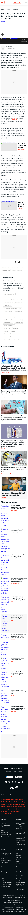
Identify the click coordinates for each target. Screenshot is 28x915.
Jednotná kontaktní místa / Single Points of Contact (13, 909)
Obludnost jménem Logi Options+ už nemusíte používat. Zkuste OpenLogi (18, 598)
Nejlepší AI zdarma (5, 880)
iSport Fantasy (9, 802)
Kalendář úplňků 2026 (6, 834)
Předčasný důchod (20, 876)
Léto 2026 (18, 819)
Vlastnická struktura (18, 907)
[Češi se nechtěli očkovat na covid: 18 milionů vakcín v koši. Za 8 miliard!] (5, 679)
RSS (15, 771)
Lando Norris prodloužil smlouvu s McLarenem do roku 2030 (19, 692)
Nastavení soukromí (8, 907)
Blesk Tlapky (14, 799)
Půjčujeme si (15, 9)
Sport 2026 (19, 849)
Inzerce (20, 768)
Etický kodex (6, 911)
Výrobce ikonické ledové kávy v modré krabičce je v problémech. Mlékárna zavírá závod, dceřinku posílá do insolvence (12, 444)
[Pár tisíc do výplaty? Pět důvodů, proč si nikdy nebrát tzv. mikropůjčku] (9, 147)
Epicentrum (3, 823)
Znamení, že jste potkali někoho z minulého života (21, 828)
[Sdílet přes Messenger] (15, 262)
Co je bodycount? (5, 836)
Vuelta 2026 (9, 814)
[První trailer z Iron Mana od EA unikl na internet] (5, 663)
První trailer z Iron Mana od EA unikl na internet (18, 658)
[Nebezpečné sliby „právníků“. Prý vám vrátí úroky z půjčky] (14, 484)
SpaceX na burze (5, 876)
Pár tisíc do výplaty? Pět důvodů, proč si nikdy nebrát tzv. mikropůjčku (22, 145)
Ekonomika (19, 872)
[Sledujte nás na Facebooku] (12, 782)
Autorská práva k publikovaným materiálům (13, 902)
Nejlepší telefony (5, 878)
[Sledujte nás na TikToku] (22, 782)
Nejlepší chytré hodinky (6, 882)
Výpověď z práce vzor (6, 864)
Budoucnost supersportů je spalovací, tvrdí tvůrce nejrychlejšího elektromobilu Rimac (18, 556)
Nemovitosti (9, 804)
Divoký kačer (4, 866)
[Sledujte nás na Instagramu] (15, 782)
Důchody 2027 (19, 880)
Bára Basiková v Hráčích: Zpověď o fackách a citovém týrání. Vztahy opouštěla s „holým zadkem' (18, 708)
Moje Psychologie (5, 799)
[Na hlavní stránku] (3, 2)
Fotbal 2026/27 (19, 855)
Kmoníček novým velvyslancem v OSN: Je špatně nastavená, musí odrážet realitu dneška (18, 507)
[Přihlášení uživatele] (22, 2)
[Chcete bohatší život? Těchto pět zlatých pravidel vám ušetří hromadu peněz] (9, 205)
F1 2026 (17, 861)
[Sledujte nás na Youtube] (19, 782)
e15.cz (2, 9)
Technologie (4, 872)
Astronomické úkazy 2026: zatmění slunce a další (21, 833)
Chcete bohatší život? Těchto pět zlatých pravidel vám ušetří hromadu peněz (22, 204)
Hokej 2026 (18, 857)
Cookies (23, 906)
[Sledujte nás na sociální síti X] (9, 782)
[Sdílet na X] (12, 262)
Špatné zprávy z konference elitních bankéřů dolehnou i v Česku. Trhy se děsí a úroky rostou (14, 393)
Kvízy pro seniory (5, 832)
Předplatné (8, 771)
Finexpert (8, 9)
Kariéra (20, 771)
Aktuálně (3, 819)
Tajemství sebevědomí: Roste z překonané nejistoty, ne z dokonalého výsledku (19, 580)
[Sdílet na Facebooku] (9, 262)
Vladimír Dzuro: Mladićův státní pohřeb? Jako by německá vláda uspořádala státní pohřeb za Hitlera (18, 530)
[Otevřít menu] (25, 2)
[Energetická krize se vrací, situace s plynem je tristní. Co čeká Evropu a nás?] (14, 458)
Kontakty (6, 768)
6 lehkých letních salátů (21, 844)
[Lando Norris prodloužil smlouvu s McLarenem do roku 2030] (5, 697)
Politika (3, 849)
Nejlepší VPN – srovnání (6, 884)
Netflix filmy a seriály (5, 886)
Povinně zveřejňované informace (17, 911)
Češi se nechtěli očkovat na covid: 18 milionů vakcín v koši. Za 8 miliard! (18, 673)
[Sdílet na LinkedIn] (19, 262)
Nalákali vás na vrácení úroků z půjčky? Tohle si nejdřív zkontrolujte (17, 617)
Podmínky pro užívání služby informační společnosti (13, 904)
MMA (17, 853)
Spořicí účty (18, 878)
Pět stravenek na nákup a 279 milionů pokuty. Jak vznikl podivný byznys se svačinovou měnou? (13, 418)
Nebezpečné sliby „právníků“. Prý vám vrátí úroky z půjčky (13, 494)
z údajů (14, 119)
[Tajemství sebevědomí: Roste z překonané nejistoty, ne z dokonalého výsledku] (5, 585)
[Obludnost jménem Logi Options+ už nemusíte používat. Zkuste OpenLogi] (5, 604)
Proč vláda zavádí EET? (6, 860)
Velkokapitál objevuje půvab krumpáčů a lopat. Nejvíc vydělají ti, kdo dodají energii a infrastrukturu (13, 368)
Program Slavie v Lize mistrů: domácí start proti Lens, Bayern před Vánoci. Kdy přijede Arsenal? (18, 636)
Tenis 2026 (18, 859)
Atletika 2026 (19, 863)
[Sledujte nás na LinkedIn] (6, 782)
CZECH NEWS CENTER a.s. (19, 895)
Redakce (13, 768)
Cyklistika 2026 (19, 866)
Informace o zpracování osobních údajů (11, 906)
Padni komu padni (5, 862)
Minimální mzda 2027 (20, 882)
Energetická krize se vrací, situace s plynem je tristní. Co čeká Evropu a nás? (13, 469)
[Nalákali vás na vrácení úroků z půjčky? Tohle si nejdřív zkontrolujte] (6, 623)
